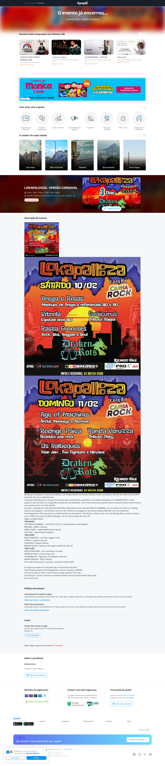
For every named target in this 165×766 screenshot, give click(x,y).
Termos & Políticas (32, 753)
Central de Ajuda (128, 695)
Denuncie (59, 645)
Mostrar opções (145, 730)
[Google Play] (29, 723)
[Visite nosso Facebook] (150, 754)
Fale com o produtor (38, 675)
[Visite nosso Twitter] (145, 754)
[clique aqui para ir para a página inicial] (82, 3)
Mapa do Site (68, 749)
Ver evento (82, 25)
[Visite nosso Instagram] (139, 754)
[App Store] (17, 723)
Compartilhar (113, 209)
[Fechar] (46, 749)
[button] (9, 752)
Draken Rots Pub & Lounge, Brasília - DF (59, 196)
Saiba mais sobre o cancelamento (37, 600)
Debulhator (40, 3)
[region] (26, 755)
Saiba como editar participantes (36, 610)
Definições (15, 758)
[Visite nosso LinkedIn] (134, 754)
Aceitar (36, 758)
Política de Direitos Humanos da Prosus (50, 749)
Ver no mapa (33, 635)
